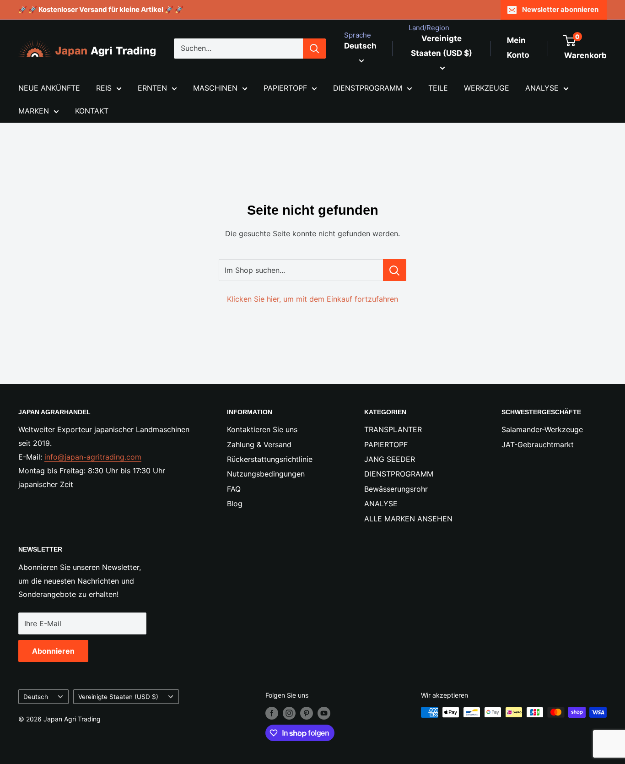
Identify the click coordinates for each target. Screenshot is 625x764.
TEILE (438, 87)
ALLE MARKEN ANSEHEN (408, 518)
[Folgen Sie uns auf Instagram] (289, 713)
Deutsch (35, 696)
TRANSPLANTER (393, 429)
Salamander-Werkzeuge (542, 429)
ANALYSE (542, 87)
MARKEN (33, 110)
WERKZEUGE (486, 87)
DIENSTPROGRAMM (367, 87)
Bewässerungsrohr (396, 488)
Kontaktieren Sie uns (262, 429)
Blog (234, 503)
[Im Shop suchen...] (394, 270)
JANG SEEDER (389, 459)
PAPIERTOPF (285, 87)
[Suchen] (314, 48)
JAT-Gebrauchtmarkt (537, 444)
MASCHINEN (215, 87)
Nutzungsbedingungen (266, 473)
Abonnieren (53, 651)
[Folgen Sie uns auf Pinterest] (306, 713)
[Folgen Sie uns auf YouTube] (324, 713)
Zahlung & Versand (259, 444)
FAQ (234, 488)
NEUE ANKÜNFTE (49, 87)
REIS (104, 87)
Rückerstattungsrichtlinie (269, 459)
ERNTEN (152, 87)
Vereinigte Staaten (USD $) (118, 696)
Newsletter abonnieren (560, 9)
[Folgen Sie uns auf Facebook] (271, 713)
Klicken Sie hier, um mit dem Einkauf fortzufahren (312, 298)
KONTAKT (91, 110)
